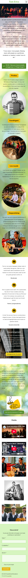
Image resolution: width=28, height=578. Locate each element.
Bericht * (4, 553)
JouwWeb (9, 576)
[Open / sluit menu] (26, 2)
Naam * (4, 538)
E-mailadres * (5, 545)
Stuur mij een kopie (9, 564)
